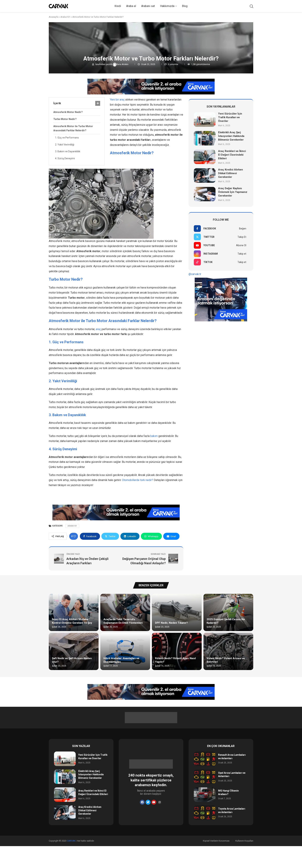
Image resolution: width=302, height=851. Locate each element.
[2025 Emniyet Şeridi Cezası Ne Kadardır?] (228, 612)
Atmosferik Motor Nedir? (68, 112)
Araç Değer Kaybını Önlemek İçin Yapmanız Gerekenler (232, 192)
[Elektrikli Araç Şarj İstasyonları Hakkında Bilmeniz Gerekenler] (204, 138)
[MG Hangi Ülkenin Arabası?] (204, 794)
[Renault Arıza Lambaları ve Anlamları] (204, 759)
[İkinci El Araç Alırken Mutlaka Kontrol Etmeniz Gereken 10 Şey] (74, 612)
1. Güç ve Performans (67, 137)
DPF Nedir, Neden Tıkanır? (171, 622)
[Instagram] (159, 802)
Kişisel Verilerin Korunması (216, 840)
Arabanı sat (148, 6)
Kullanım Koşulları (244, 840)
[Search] (251, 6)
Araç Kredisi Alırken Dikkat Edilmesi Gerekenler (230, 173)
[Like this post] (74, 536)
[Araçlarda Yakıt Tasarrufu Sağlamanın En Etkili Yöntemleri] (125, 612)
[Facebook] (142, 802)
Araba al (131, 6)
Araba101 (65, 17)
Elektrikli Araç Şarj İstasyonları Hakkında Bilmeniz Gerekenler (231, 136)
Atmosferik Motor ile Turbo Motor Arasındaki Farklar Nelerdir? (73, 128)
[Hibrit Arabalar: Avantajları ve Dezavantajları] (125, 651)
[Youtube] (153, 802)
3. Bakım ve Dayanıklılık (67, 151)
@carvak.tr (195, 274)
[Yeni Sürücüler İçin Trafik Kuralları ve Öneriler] (204, 119)
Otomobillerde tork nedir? (137, 480)
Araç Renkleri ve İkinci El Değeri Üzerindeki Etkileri (232, 154)
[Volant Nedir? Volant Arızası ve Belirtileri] (228, 651)
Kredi (117, 6)
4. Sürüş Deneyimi (65, 158)
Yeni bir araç (117, 99)
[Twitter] (148, 802)
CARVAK (71, 840)
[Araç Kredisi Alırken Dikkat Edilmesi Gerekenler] (204, 175)
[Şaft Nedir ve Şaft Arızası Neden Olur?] (74, 651)
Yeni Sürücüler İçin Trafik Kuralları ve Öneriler (230, 117)
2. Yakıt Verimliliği (64, 144)
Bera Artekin (123, 64)
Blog (185, 6)
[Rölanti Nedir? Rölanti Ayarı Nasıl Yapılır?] (177, 651)
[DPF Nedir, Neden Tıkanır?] (177, 612)
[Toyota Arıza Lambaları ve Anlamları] (204, 812)
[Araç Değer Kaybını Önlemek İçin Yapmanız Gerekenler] (204, 194)
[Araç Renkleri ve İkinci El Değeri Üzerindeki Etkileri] (204, 157)
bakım (154, 436)
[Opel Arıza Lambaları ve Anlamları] (204, 777)
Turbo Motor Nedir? (65, 119)
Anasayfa (53, 17)
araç (98, 329)
